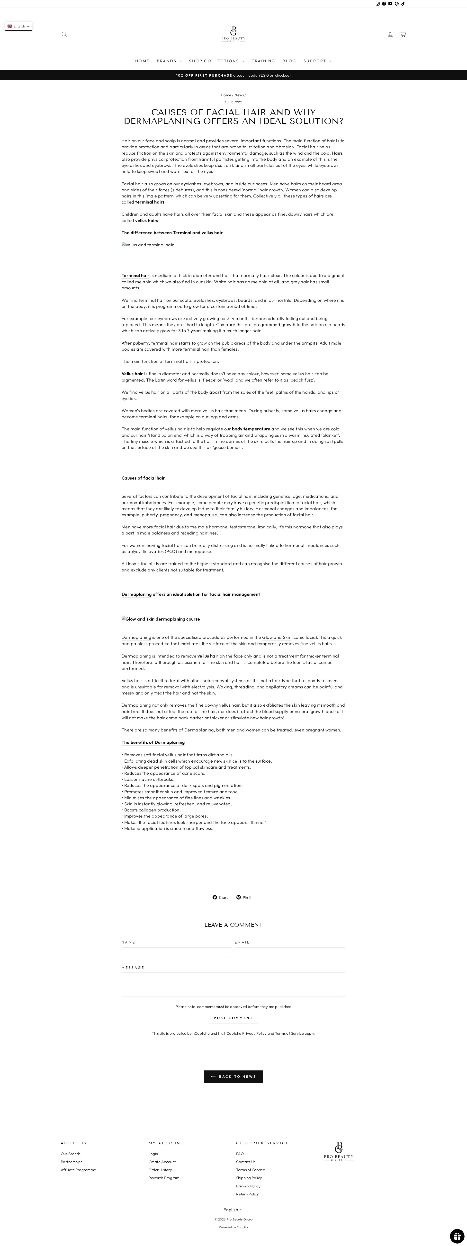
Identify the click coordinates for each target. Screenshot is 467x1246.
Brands (167, 60)
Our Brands (71, 1153)
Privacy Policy (254, 1033)
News (239, 95)
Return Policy (247, 1194)
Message (133, 967)
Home (142, 60)
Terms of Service (289, 1033)
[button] (18, 26)
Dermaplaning (137, 594)
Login (153, 1153)
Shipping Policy (249, 1177)
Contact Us (245, 1161)
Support (316, 60)
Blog (289, 60)
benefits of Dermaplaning (187, 730)
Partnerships (71, 1161)
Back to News (237, 1076)
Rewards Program (164, 1177)
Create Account (162, 1161)
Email (242, 942)
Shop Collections (215, 60)
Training (264, 60)
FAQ (240, 1153)
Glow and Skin (276, 637)
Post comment (233, 1018)
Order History (160, 1169)
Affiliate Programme (78, 1169)
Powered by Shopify (233, 1227)
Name (128, 942)
